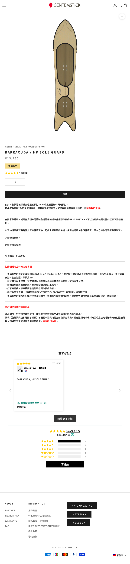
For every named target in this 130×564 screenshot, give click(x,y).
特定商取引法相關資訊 (39, 515)
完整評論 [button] (21, 407)
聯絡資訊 (32, 536)
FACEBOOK (79, 522)
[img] (23, 363)
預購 (65, 194)
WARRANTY (11, 520)
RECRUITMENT (13, 515)
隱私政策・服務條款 (38, 520)
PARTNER (10, 510)
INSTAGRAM (79, 514)
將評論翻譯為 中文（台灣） (34, 402)
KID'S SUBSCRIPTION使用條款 (44, 526)
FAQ (7, 526)
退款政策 (32, 531)
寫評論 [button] (65, 464)
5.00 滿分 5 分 (73, 431)
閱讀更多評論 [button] (65, 418)
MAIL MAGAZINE (82, 505)
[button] (12, 173)
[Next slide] (119, 390)
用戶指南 (32, 510)
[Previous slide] (10, 390)
